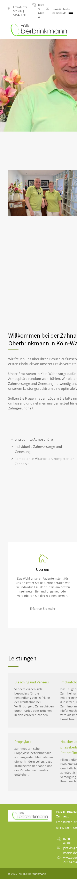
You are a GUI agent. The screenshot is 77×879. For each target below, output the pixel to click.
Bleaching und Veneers (31, 682)
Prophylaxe (22, 741)
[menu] (71, 12)
